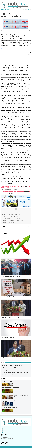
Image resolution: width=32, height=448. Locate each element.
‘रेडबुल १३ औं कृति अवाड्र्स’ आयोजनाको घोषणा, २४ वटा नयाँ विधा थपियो (11, 218)
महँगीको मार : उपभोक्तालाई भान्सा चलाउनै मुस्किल (12, 394)
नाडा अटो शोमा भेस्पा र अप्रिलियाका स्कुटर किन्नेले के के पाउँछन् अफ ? (11, 214)
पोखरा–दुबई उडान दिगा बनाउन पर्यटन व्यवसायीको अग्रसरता (10, 222)
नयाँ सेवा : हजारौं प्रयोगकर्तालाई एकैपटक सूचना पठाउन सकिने (14, 367)
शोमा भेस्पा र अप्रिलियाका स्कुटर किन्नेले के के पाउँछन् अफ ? (12, 365)
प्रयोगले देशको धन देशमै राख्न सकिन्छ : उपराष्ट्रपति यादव (13, 317)
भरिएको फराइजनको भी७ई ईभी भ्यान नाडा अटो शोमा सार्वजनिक (15, 372)
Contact (4, 431)
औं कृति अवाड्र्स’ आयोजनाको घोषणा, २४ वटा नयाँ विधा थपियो (13, 370)
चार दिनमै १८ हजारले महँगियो (8, 381)
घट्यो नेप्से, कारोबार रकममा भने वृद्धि (10, 256)
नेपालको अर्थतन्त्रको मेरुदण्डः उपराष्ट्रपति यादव (11, 276)
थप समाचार (16, 211)
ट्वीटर (26, 186)
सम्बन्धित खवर (4, 233)
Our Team (5, 429)
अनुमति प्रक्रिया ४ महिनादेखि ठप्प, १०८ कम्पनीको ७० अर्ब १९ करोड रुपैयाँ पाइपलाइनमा (15, 400)
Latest (2, 362)
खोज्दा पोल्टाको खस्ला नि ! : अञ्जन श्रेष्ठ (9, 358)
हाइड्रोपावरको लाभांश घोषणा (8, 337)
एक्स (9, 193)
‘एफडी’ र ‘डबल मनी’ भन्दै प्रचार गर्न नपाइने (11, 297)
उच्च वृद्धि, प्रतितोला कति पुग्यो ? (10, 407)
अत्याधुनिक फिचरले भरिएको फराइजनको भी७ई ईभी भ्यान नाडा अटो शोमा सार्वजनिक (13, 220)
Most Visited (4, 378)
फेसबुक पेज (21, 186)
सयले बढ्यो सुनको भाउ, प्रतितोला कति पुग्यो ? (10, 387)
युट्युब (28, 186)
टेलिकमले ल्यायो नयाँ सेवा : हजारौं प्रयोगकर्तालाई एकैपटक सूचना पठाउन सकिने (12, 216)
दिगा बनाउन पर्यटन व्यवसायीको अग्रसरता (11, 375)
